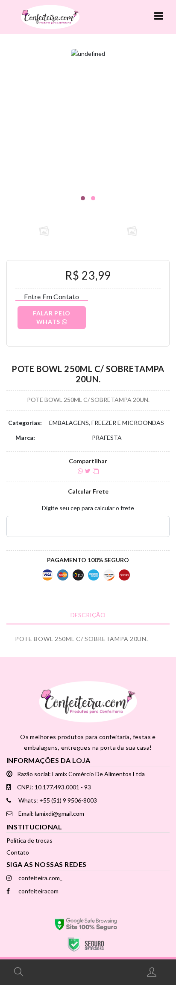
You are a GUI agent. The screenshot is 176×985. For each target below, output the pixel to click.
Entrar (152, 971)
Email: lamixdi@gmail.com (50, 813)
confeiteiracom (38, 891)
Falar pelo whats (51, 317)
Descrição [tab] (88, 614)
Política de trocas (29, 840)
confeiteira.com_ (39, 877)
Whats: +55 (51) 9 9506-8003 (57, 800)
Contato (17, 852)
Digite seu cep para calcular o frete (88, 507)
